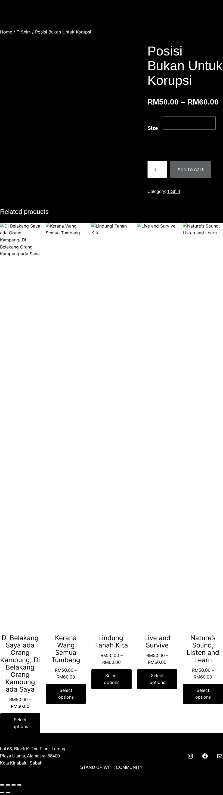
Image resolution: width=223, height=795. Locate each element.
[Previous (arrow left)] (2, 792)
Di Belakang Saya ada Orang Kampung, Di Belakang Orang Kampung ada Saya (20, 663)
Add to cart (190, 169)
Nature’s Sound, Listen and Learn (203, 649)
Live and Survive (157, 641)
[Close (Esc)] (19, 785)
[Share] (13, 785)
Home (6, 32)
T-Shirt (24, 32)
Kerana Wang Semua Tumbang (65, 649)
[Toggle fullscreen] (8, 785)
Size (153, 128)
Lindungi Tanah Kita (111, 641)
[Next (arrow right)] (8, 792)
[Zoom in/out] (2, 785)
